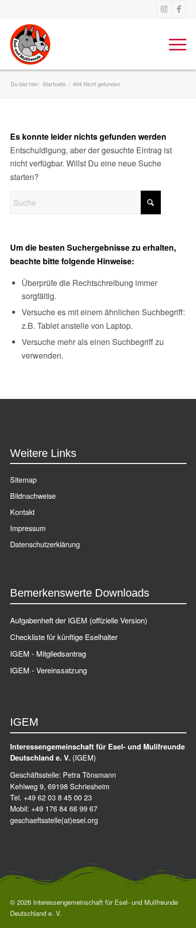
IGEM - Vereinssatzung (48, 670)
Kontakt (22, 511)
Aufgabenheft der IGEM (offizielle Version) (78, 620)
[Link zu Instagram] (164, 9)
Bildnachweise (33, 495)
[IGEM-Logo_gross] (80, 44)
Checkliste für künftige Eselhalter (64, 636)
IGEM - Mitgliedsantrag (48, 653)
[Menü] (172, 44)
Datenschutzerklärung (45, 544)
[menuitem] (172, 44)
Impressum (28, 528)
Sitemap (23, 479)
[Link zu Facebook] (179, 9)
